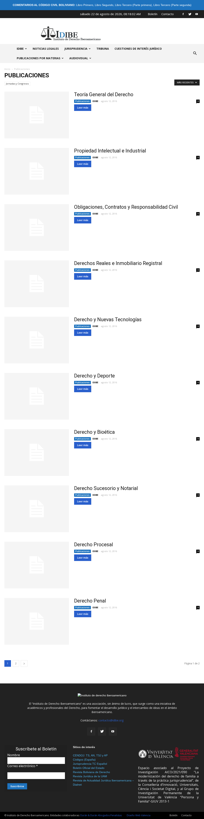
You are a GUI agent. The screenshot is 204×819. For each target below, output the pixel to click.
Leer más (82, 107)
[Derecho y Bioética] (36, 452)
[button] (195, 53)
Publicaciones (82, 101)
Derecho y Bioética (94, 432)
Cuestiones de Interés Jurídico (138, 48)
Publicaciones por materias (38, 58)
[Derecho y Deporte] (36, 396)
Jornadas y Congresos (17, 83)
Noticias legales (46, 48)
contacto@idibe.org (111, 720)
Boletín (152, 14)
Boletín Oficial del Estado (88, 768)
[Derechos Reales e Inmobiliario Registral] (36, 283)
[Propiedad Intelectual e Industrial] (36, 171)
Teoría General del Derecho (103, 94)
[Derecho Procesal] (36, 565)
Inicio (7, 69)
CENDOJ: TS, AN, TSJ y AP (90, 755)
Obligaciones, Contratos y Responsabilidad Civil (126, 207)
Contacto (167, 14)
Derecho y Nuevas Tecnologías (108, 319)
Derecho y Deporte (94, 376)
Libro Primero (84, 5)
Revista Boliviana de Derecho (91, 772)
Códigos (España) (84, 759)
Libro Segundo (104, 5)
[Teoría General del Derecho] (36, 115)
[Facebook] (183, 14)
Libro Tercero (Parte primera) (133, 5)
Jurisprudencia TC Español (90, 763)
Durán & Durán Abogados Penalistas (101, 815)
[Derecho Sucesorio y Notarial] (36, 508)
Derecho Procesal (93, 544)
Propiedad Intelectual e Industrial (110, 151)
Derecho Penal (90, 601)
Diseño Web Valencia (138, 815)
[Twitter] (190, 14)
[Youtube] (197, 14)
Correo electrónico (22, 766)
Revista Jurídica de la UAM (90, 776)
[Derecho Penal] (36, 621)
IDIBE (20, 48)
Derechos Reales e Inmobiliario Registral (118, 263)
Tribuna (102, 48)
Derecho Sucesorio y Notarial (106, 488)
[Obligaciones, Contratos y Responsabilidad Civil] (36, 227)
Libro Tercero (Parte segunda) (172, 5)
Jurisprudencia (75, 48)
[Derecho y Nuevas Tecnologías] (36, 340)
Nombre (13, 755)
